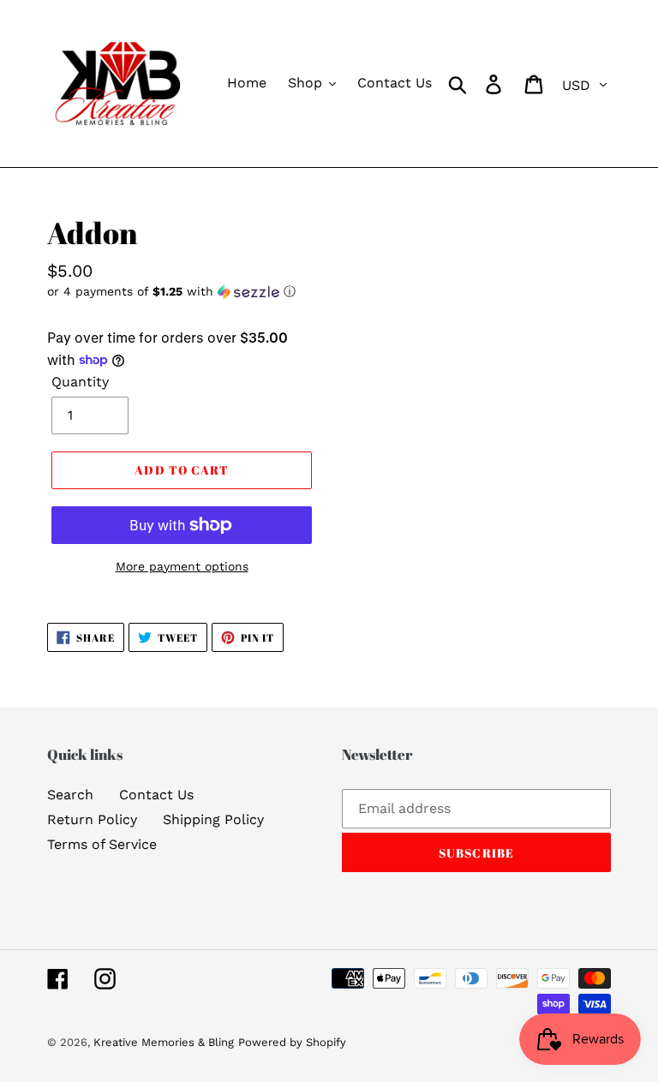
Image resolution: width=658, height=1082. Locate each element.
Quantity (80, 382)
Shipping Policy (213, 819)
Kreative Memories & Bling (163, 1042)
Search (70, 794)
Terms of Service (102, 844)
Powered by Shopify (292, 1042)
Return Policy (92, 819)
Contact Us (156, 794)
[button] (181, 292)
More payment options (182, 566)
